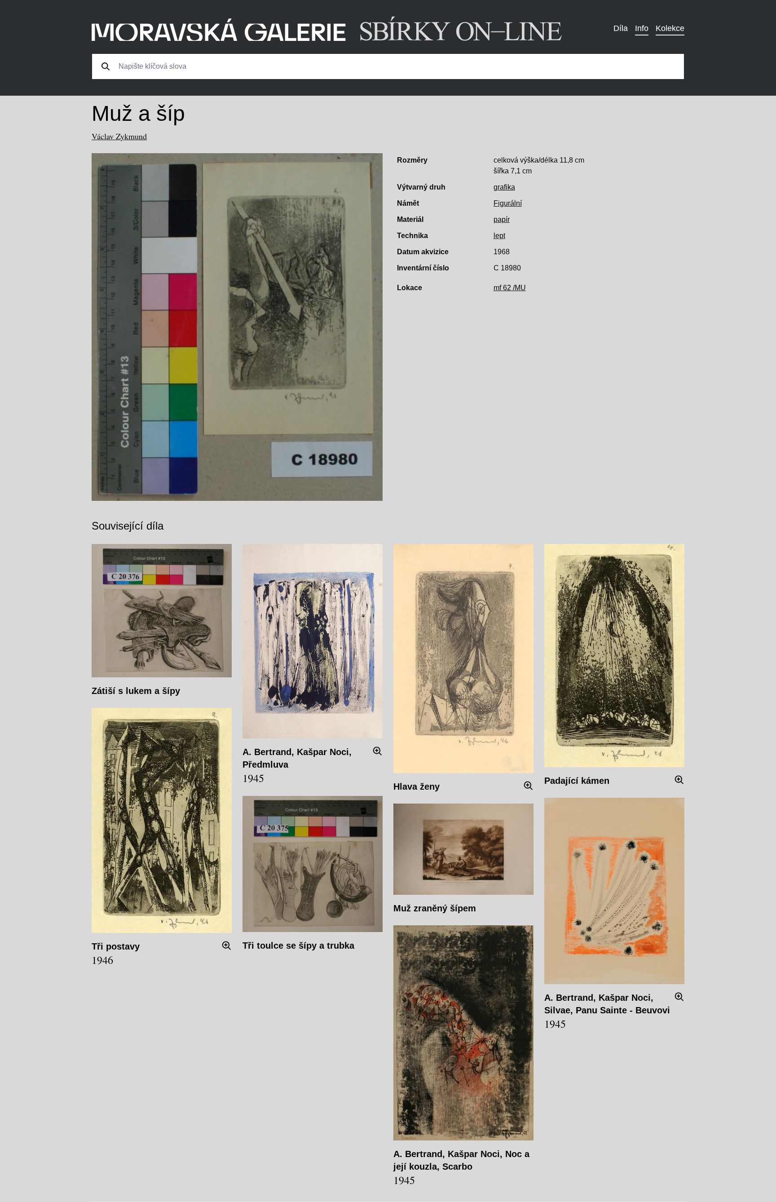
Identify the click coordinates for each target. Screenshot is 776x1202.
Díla (620, 28)
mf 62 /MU (510, 288)
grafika (504, 187)
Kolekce (670, 28)
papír (502, 219)
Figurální (508, 203)
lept (499, 235)
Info (641, 28)
